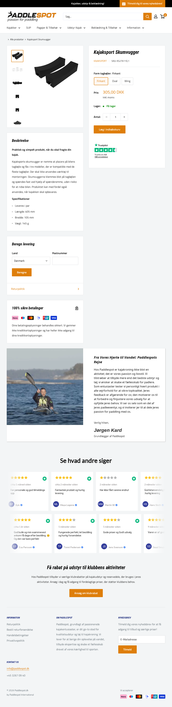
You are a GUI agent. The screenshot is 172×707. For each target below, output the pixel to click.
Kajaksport (100, 61)
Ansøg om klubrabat (86, 593)
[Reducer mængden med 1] (106, 116)
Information (133, 28)
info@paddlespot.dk (18, 668)
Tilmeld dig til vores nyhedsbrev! (144, 3)
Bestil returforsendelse (20, 630)
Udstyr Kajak (74, 28)
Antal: (97, 117)
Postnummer (59, 253)
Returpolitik (18, 289)
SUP (28, 28)
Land (15, 253)
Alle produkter (17, 39)
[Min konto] (155, 16)
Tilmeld (127, 649)
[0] (162, 16)
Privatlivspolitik (16, 641)
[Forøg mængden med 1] (124, 116)
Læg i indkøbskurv (109, 129)
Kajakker (12, 28)
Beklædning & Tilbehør (104, 28)
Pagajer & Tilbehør (47, 28)
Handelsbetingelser (18, 635)
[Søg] (147, 16)
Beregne (22, 272)
